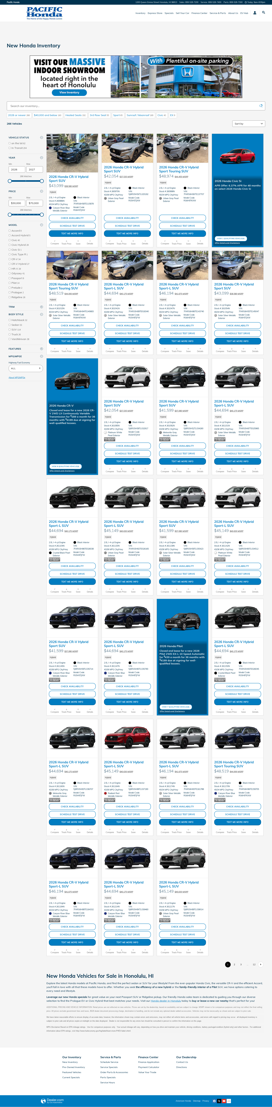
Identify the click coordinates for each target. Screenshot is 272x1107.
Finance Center (199, 13)
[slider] (10, 181)
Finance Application (148, 1062)
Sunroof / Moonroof (140, 115)
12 (254, 964)
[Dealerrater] (229, 1101)
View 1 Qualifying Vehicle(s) (231, 239)
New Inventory (70, 1062)
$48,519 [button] (63, 293)
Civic (162, 115)
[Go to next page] (261, 964)
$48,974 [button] (173, 176)
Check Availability (72, 218)
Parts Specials (108, 1077)
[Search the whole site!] (263, 12)
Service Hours (107, 1082)
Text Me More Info (72, 233)
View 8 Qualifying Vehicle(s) (65, 467)
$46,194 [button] (173, 293)
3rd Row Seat (99, 115)
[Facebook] (214, 1101)
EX (172, 115)
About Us (233, 13)
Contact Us (182, 1062)
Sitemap (196, 1101)
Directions (181, 1067)
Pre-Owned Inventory (73, 1067)
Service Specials (109, 1067)
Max (28, 164)
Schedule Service (109, 1062)
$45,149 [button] (118, 530)
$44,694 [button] (118, 293)
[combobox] (26, 368)
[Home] (14, 13)
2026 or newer (19, 115)
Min (10, 164)
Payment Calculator (148, 1067)
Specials (169, 13)
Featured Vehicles (71, 1072)
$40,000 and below (47, 115)
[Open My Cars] (254, 13)
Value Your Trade (147, 1072)
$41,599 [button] (173, 410)
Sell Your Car (182, 13)
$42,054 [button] (118, 176)
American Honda (183, 1101)
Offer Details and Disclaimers (227, 243)
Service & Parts (218, 13)
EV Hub (244, 13)
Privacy (205, 1101)
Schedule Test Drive (72, 226)
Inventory (140, 13)
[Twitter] (219, 1101)
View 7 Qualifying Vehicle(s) (175, 708)
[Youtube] (224, 1101)
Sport (118, 115)
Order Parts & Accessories (114, 1072)
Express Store (155, 13)
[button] (72, 192)
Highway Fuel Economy (19, 362)
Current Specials (71, 1077)
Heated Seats (75, 115)
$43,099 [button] (63, 185)
